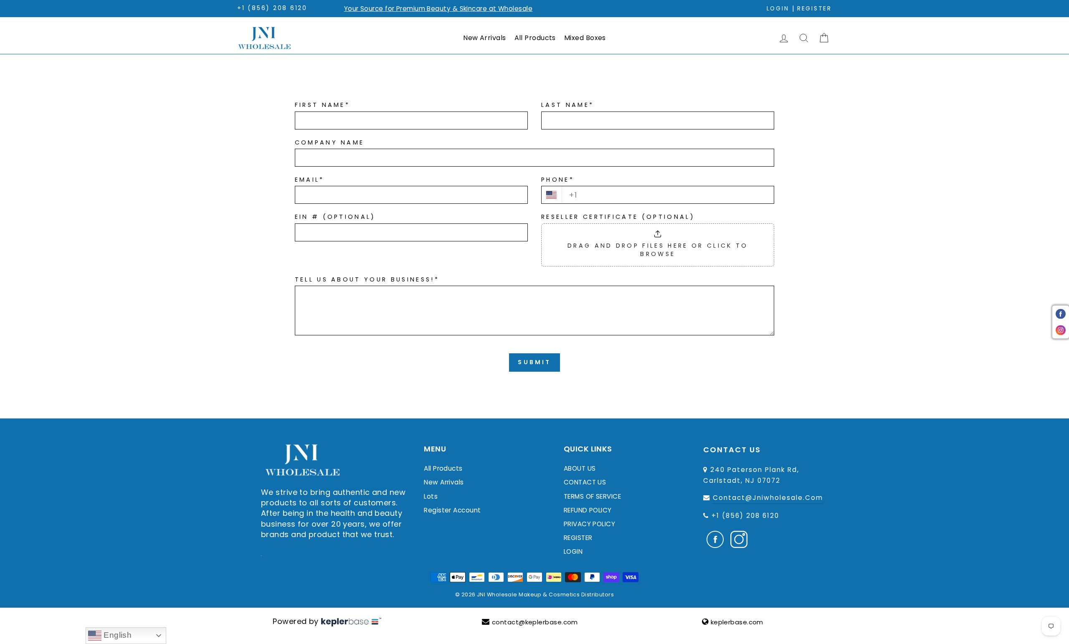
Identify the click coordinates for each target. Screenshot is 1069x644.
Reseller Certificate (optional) (618, 217)
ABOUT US (580, 468)
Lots (431, 496)
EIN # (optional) (335, 217)
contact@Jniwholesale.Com (768, 497)
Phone (557, 179)
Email (309, 179)
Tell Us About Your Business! (367, 279)
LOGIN (573, 551)
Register (814, 9)
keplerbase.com (737, 622)
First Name (322, 105)
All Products (535, 38)
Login (778, 9)
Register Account (452, 510)
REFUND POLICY (588, 510)
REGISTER (578, 537)
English (116, 635)
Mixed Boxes (585, 38)
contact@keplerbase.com (535, 622)
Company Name (330, 142)
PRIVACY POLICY (589, 524)
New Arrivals (484, 38)
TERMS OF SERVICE (592, 496)
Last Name (567, 105)
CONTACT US (585, 482)
